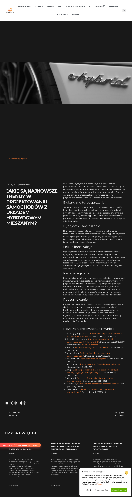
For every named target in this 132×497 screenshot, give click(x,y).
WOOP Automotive (91, 345)
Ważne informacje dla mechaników (91, 347)
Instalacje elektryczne (75, 6)
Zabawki (75, 14)
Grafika (50, 6)
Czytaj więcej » (13, 485)
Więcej (99, 484)
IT (89, 6)
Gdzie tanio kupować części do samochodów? (99, 364)
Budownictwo (24, 6)
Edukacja (39, 6)
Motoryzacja (62, 14)
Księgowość (99, 6)
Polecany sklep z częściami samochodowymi (98, 384)
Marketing (113, 6)
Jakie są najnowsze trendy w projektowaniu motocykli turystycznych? (107, 446)
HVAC (60, 6)
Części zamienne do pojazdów (94, 359)
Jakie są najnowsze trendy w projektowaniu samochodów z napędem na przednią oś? (66, 446)
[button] (124, 10)
